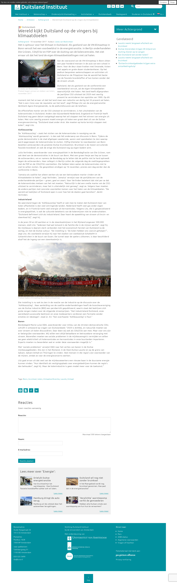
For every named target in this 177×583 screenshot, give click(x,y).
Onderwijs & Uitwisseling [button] (63, 14)
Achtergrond (43, 20)
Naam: (21, 439)
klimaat (71, 379)
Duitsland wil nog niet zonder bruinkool (91, 479)
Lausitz (64, 379)
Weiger (172, 2)
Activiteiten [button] (87, 14)
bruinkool (33, 379)
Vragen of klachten (126, 542)
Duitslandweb (105, 14)
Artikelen (31, 20)
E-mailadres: (24, 449)
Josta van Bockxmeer (64, 41)
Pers (119, 534)
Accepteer (163, 2)
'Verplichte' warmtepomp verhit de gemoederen (93, 499)
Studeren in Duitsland (142, 14)
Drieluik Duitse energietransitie (42, 479)
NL (161, 14)
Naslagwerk (121, 14)
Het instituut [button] (21, 14)
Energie (48, 471)
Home (20, 20)
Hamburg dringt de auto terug (46, 499)
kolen (40, 379)
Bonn (25, 379)
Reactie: (22, 415)
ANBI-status (123, 537)
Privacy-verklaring (123, 559)
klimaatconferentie (51, 379)
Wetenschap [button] (40, 14)
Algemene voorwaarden (128, 540)
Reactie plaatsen (27, 460)
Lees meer (58, 493)
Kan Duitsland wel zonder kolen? (133, 54)
